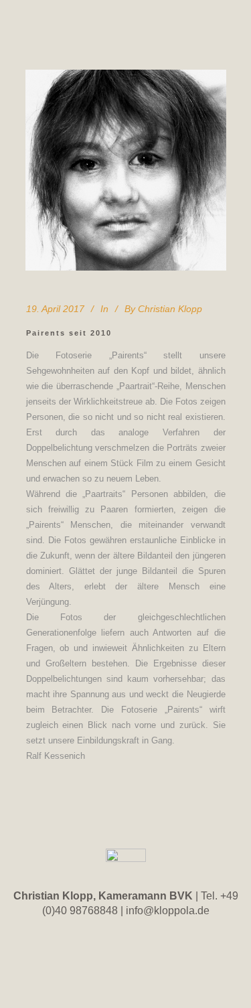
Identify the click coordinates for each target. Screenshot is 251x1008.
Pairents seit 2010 (69, 333)
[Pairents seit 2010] (125, 170)
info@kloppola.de (168, 910)
